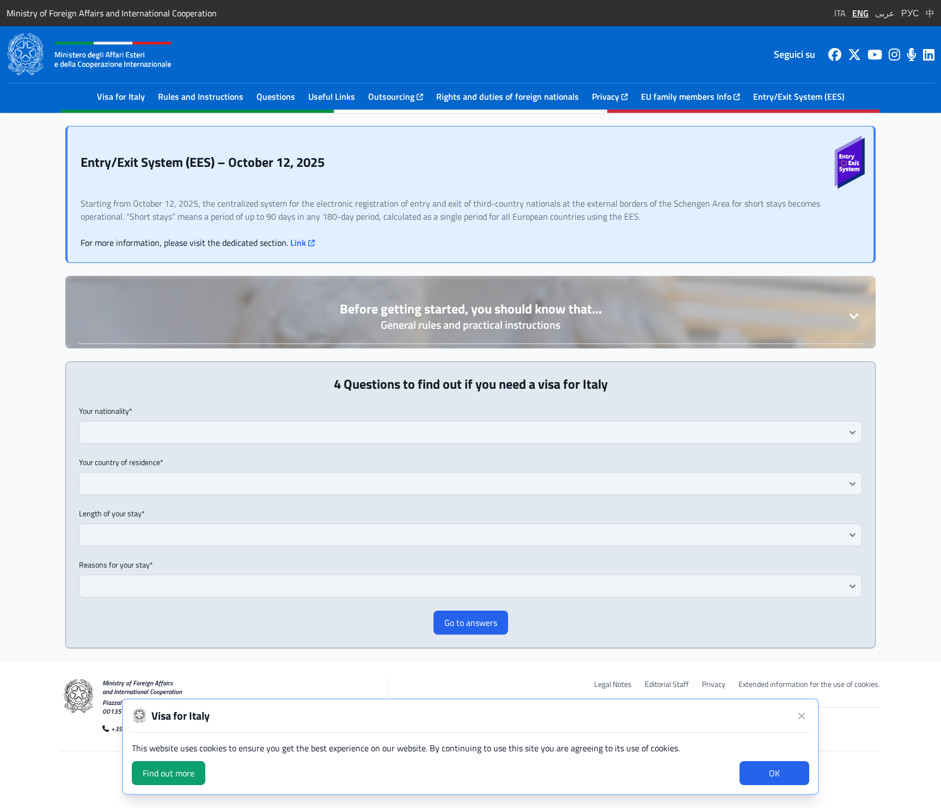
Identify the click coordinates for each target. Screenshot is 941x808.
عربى (885, 13)
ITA (840, 13)
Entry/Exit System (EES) (799, 96)
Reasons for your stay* (116, 564)
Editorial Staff (667, 684)
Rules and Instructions (200, 96)
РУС (910, 13)
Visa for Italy (121, 96)
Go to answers (470, 622)
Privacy (713, 684)
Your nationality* (105, 411)
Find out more (168, 773)
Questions (275, 96)
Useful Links (331, 96)
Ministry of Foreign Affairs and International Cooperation (112, 13)
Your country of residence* (121, 462)
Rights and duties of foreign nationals (507, 96)
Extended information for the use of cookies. (809, 684)
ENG (860, 13)
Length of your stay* (112, 513)
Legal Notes (613, 684)
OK (774, 773)
